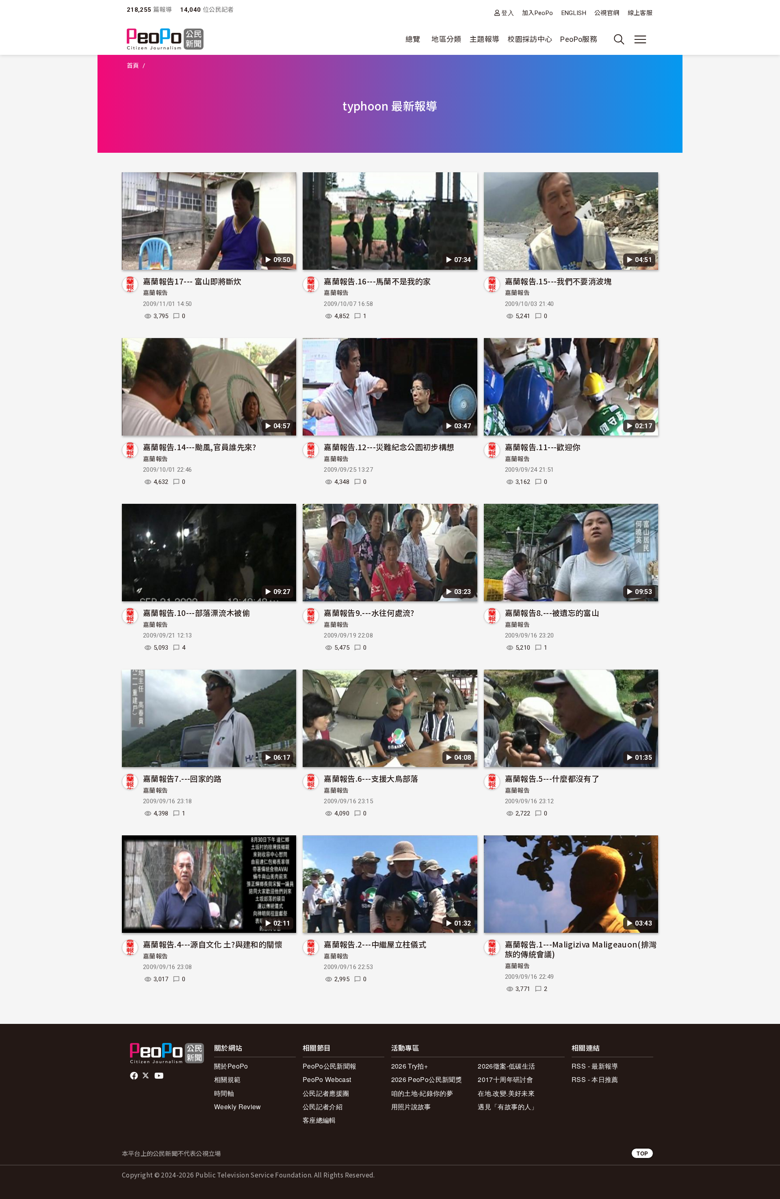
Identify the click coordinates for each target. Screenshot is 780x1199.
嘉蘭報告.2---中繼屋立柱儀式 (375, 944)
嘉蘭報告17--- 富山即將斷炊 (192, 280)
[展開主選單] (640, 39)
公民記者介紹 (322, 1106)
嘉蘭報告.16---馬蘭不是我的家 (377, 280)
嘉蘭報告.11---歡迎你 (543, 446)
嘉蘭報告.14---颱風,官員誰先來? (199, 446)
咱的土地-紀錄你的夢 (422, 1093)
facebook (134, 1076)
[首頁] (165, 39)
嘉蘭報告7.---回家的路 (182, 778)
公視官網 (606, 13)
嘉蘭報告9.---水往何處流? (369, 612)
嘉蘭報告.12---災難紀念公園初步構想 (389, 446)
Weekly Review (237, 1106)
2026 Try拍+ (409, 1066)
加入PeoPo (537, 13)
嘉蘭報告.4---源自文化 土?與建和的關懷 (212, 944)
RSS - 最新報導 (595, 1066)
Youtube (159, 1076)
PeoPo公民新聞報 (330, 1066)
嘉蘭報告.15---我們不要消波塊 (558, 280)
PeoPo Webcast (327, 1079)
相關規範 (227, 1079)
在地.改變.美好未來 (506, 1093)
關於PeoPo (231, 1066)
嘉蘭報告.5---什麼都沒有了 (552, 778)
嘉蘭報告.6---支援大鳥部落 (371, 778)
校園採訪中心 (529, 39)
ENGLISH (574, 13)
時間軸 (224, 1093)
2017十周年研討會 (505, 1079)
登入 (507, 13)
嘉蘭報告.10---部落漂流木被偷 (196, 612)
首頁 (133, 65)
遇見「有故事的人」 (507, 1106)
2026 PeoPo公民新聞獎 (426, 1079)
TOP (642, 1153)
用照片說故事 (411, 1106)
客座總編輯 (319, 1120)
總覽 (412, 39)
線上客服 (640, 13)
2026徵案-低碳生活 (506, 1066)
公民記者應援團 (326, 1093)
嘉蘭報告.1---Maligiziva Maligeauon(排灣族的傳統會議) (581, 949)
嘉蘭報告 (155, 293)
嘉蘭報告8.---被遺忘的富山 (552, 612)
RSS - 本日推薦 (595, 1079)
